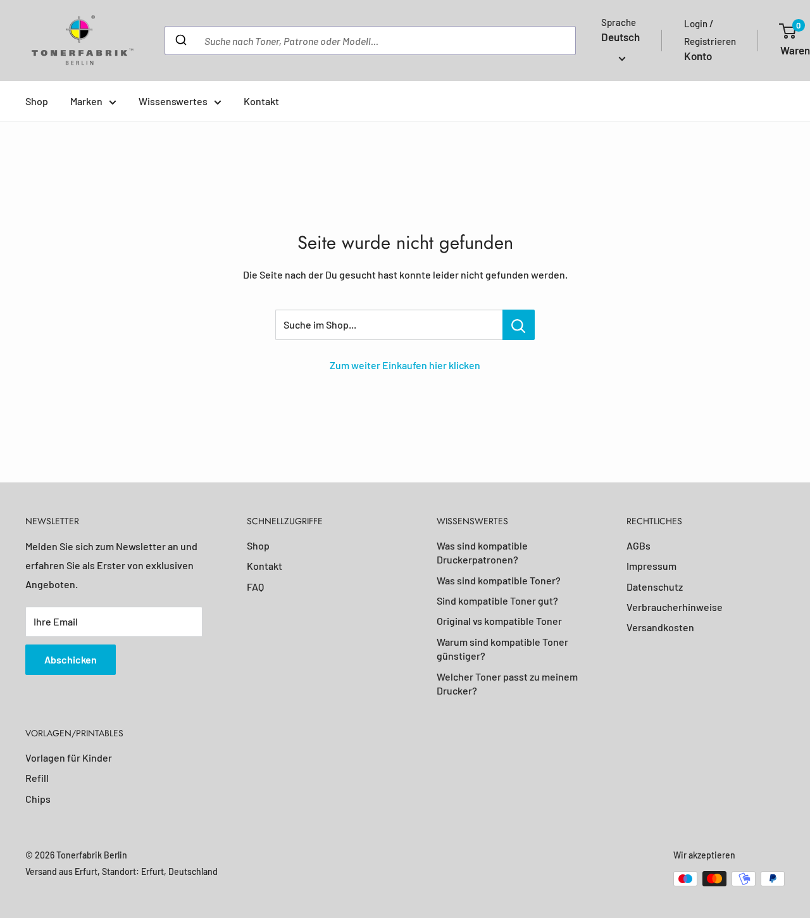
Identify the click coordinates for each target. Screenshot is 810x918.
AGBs (638, 545)
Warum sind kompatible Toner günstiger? (502, 649)
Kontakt (261, 101)
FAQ (255, 587)
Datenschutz (654, 587)
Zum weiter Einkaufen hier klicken (405, 365)
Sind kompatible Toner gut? (497, 600)
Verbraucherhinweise (674, 607)
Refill (37, 778)
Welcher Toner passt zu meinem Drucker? (507, 683)
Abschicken (70, 659)
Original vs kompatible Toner (499, 621)
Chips (38, 799)
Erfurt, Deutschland (179, 871)
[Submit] (180, 40)
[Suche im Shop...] (518, 325)
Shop (36, 101)
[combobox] (370, 40)
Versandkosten (660, 627)
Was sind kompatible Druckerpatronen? (482, 552)
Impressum (651, 566)
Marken (86, 101)
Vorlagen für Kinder (68, 757)
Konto (698, 55)
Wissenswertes (173, 101)
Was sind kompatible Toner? (499, 580)
